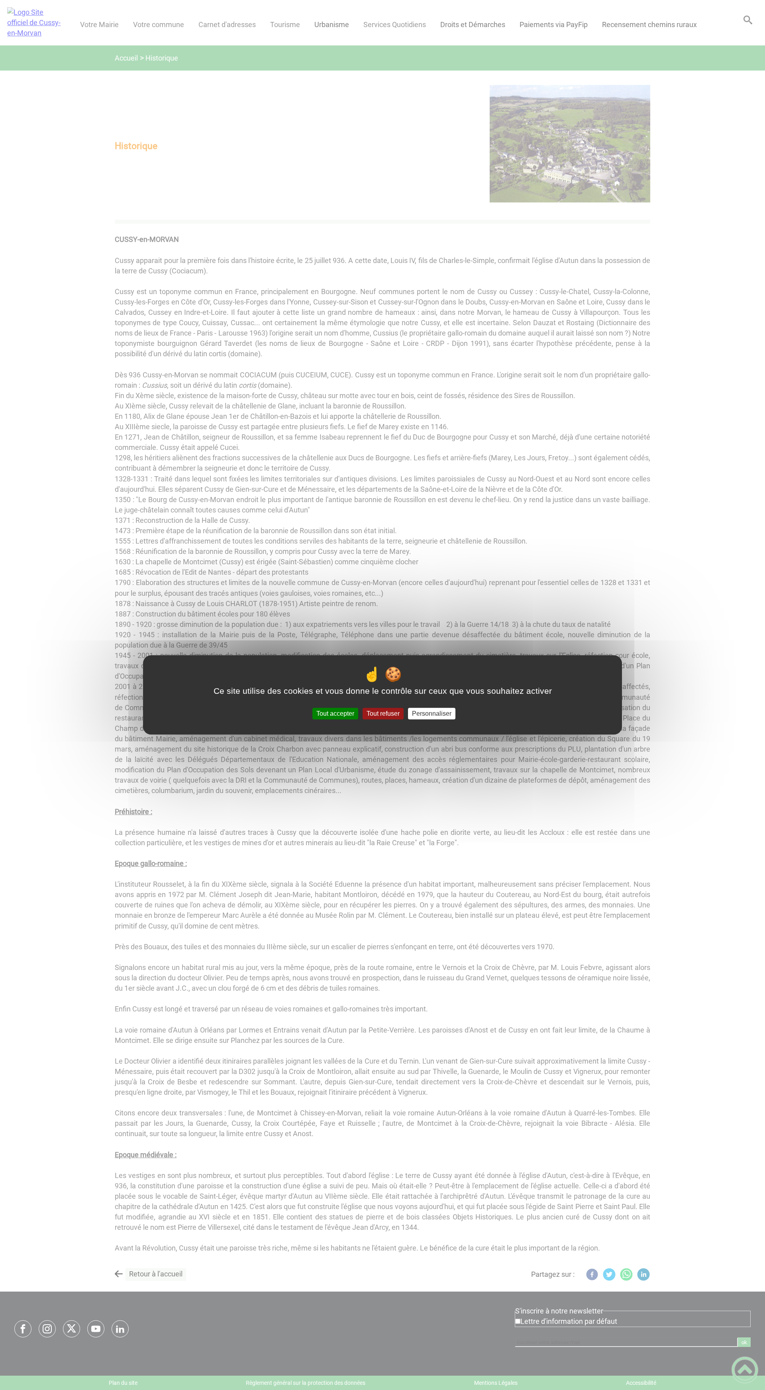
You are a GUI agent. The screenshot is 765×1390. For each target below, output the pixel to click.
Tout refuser (383, 713)
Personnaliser (431, 713)
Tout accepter (335, 713)
